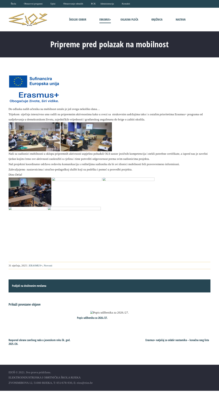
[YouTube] (196, 377)
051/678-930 (64, 382)
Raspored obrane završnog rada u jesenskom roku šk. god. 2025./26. (39, 342)
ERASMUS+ (35, 265)
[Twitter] (202, 377)
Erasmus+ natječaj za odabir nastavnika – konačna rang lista (177, 340)
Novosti (48, 265)
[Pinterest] (208, 377)
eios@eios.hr (85, 382)
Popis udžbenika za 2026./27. (109, 312)
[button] (200, 19)
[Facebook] (190, 377)
